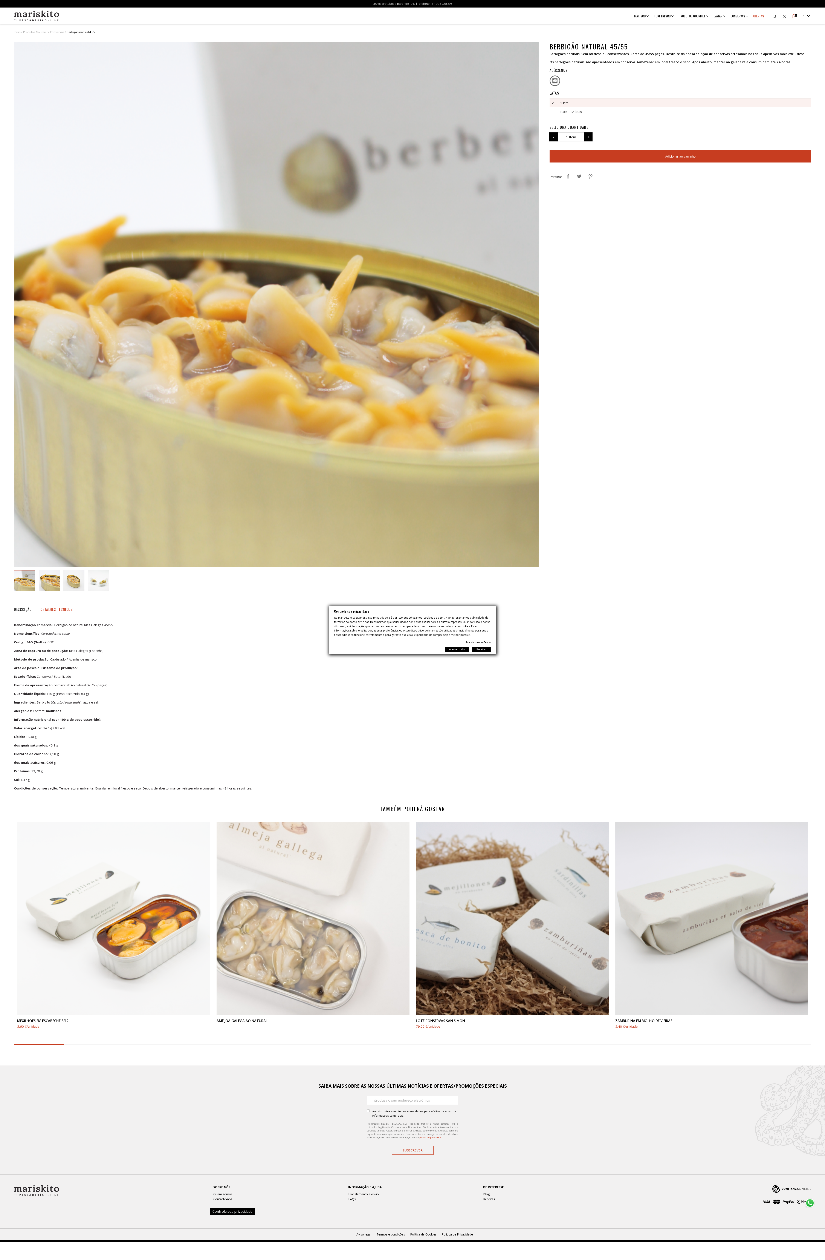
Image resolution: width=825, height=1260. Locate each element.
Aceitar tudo (457, 649)
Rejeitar (482, 649)
